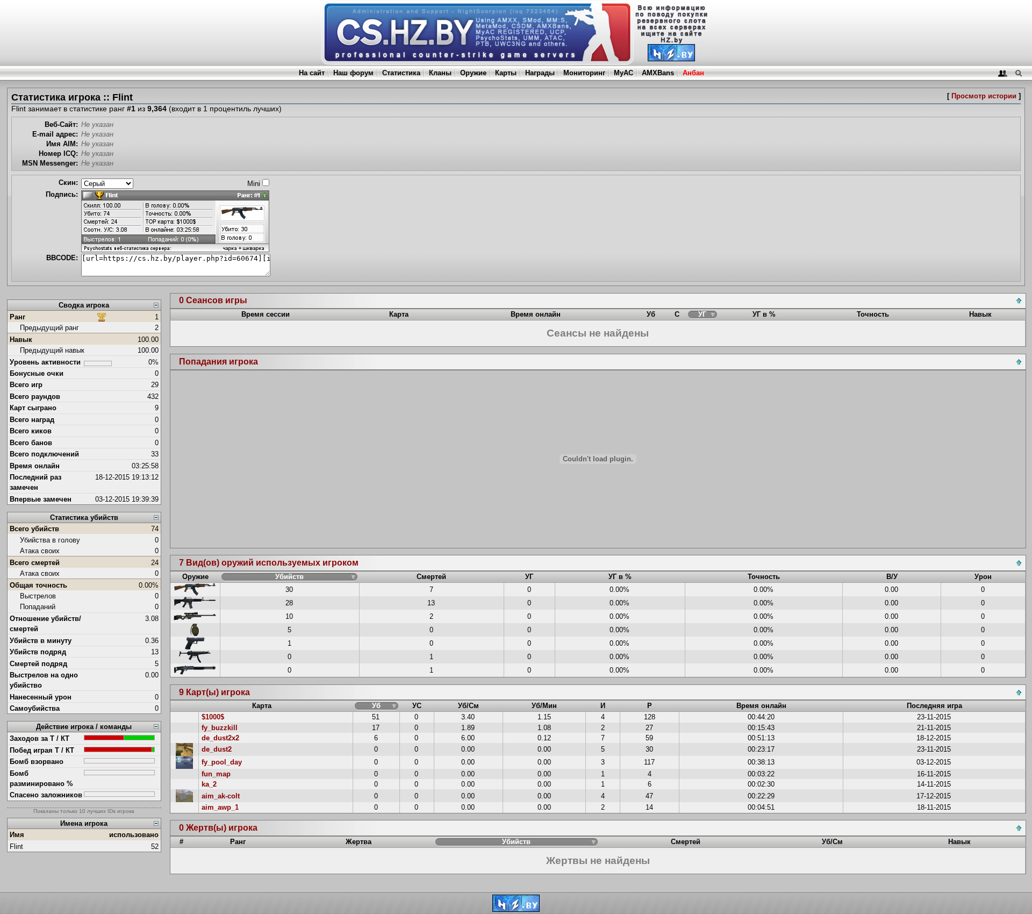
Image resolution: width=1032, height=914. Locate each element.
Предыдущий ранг (49, 328)
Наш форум (353, 73)
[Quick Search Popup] (1018, 73)
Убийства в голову (50, 540)
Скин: (68, 182)
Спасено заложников (46, 795)
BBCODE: (62, 258)
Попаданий (37, 607)
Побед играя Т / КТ (42, 750)
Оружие (473, 73)
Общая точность (38, 585)
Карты (506, 73)
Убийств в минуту (40, 641)
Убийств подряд (38, 652)
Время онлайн (35, 466)
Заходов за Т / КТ (39, 738)
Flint (16, 846)
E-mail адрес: (55, 134)
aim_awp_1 (220, 807)
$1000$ (213, 717)
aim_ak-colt (221, 796)
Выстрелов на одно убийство (44, 680)
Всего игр (26, 385)
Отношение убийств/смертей (45, 624)
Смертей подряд (38, 664)
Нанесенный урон (40, 697)
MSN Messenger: (50, 163)
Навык (21, 339)
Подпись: (62, 194)
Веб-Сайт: (61, 124)
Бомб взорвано (36, 762)
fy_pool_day (222, 762)
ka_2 (209, 784)
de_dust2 (217, 749)
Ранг (17, 317)
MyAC (623, 73)
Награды (540, 73)
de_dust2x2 (220, 738)
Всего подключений (44, 454)
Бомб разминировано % (41, 778)
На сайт (312, 73)
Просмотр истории (983, 96)
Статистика (401, 73)
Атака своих (40, 551)
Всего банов (31, 443)
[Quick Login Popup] (1002, 73)
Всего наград (32, 420)
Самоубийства (35, 708)
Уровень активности (45, 362)
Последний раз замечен (35, 482)
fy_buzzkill (220, 728)
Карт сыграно (33, 408)
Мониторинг (584, 73)
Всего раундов (35, 396)
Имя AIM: (62, 144)
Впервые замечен (40, 499)
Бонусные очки (36, 373)
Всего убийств (34, 529)
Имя (17, 835)
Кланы (440, 73)
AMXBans (658, 73)
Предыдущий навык (52, 350)
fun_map (216, 774)
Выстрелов (38, 596)
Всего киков (31, 431)
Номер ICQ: (58, 153)
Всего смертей (35, 563)
